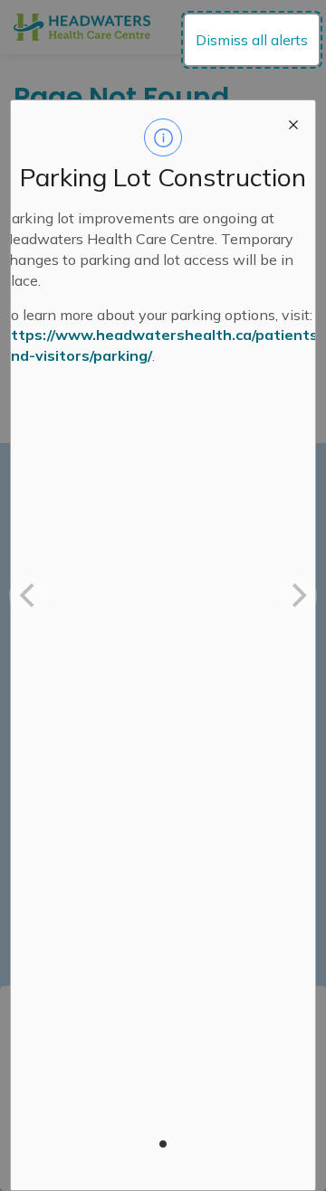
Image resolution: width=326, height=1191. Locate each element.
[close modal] (293, 122)
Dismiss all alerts (252, 40)
